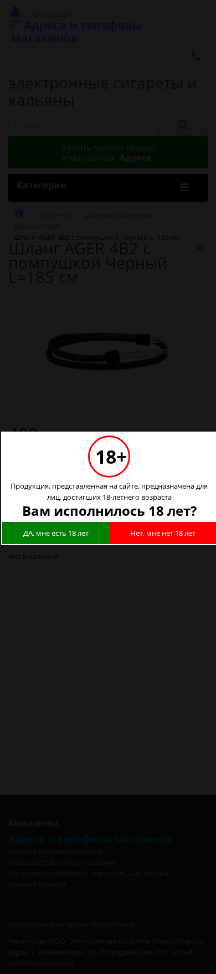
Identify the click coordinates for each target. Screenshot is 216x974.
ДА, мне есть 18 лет (56, 533)
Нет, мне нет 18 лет (163, 533)
